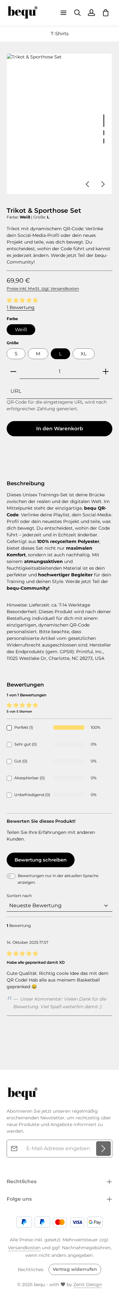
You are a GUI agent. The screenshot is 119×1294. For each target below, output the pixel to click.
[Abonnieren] (103, 1148)
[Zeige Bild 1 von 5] (103, 120)
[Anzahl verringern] (13, 371)
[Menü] (63, 12)
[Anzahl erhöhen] (105, 371)
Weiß (21, 329)
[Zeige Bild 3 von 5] (103, 141)
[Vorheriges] (88, 184)
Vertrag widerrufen (75, 1269)
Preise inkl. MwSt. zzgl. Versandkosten (43, 288)
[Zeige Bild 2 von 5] (103, 132)
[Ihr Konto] (91, 12)
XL (84, 354)
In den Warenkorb (59, 429)
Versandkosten (24, 1247)
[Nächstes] (102, 184)
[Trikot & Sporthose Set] (59, 124)
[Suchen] (77, 12)
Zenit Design (87, 1284)
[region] (59, 124)
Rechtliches (30, 1269)
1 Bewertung (21, 307)
